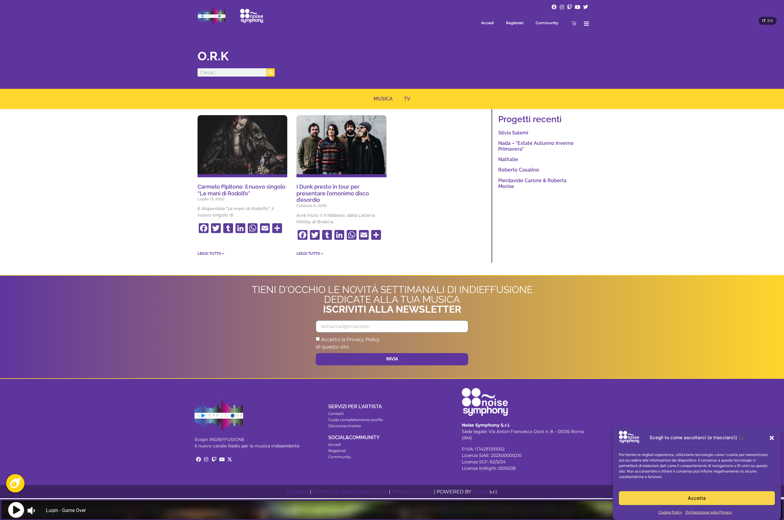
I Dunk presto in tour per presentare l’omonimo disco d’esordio (332, 193)
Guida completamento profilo (355, 419)
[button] (772, 438)
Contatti (336, 413)
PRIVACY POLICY (412, 492)
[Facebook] (554, 7)
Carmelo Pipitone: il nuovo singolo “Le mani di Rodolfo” (241, 190)
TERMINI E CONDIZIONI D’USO (350, 492)
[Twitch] (570, 7)
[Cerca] (270, 72)
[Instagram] (562, 7)
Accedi (487, 23)
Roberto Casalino (518, 170)
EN (770, 21)
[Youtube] (578, 7)
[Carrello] (574, 23)
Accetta (697, 498)
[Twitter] (586, 7)
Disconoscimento (344, 426)
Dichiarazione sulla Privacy (708, 512)
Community (547, 23)
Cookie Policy (670, 512)
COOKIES (297, 492)
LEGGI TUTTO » (211, 253)
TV (407, 99)
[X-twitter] (230, 459)
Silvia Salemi (513, 133)
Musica (383, 99)
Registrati (514, 23)
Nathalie (508, 159)
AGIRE (480, 492)
